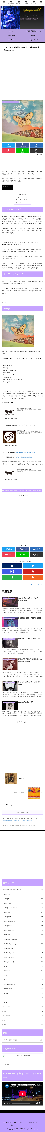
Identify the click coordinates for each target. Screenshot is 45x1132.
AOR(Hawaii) (23, 926)
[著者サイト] (12, 565)
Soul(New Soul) (23, 957)
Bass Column (22, 1007)
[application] (22, 1094)
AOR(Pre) (23, 894)
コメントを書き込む (22, 812)
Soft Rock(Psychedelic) (34, 490)
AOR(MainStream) (23, 899)
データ (19, 202)
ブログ (22, 1025)
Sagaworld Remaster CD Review (14, 490)
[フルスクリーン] (40, 1103)
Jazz (23, 998)
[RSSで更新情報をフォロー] (33, 577)
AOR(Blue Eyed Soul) (23, 908)
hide (10, 186)
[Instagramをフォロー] (12, 571)
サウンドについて (22, 197)
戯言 (22, 1020)
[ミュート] (37, 1103)
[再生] (4, 1103)
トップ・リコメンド (23, 199)
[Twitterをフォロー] (33, 565)
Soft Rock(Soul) (23, 953)
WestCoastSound (23, 984)
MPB (23, 1002)
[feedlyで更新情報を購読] (12, 577)
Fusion (23, 993)
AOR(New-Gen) (23, 930)
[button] (41, 1040)
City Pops (23, 971)
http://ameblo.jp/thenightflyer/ (23, 457)
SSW (23, 975)
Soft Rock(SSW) (23, 948)
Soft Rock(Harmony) (23, 944)
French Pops (23, 989)
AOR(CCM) (23, 917)
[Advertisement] (22, 75)
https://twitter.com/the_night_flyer (25, 452)
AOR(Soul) (23, 912)
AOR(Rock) (23, 903)
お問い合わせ (32, 1122)
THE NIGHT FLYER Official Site (12, 1124)
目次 (20, 194)
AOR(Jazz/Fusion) (23, 921)
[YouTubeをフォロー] (33, 571)
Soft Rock (23, 935)
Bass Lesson (22, 1016)
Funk (23, 966)
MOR (23, 980)
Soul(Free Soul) (23, 962)
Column (22, 1011)
